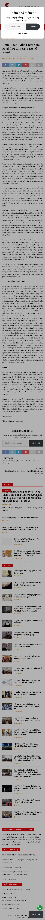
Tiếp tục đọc (22, 33)
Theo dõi (33, 26)
